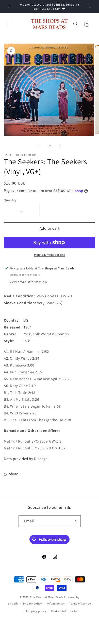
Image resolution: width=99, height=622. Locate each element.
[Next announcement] (89, 6)
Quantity (10, 200)
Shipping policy (35, 611)
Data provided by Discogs (25, 458)
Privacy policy (32, 603)
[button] (10, 24)
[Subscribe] (74, 521)
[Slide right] (60, 145)
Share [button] (13, 473)
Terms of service (80, 603)
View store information (28, 282)
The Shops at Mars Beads (46, 597)
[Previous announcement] (9, 6)
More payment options (49, 255)
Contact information (64, 611)
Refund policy (56, 603)
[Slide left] (38, 145)
